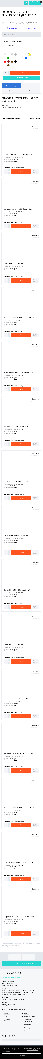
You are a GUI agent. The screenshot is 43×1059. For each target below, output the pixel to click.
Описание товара (11, 86)
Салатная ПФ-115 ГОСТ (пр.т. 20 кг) (17, 699)
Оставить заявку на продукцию (23, 963)
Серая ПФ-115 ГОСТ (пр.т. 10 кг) (16, 481)
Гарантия (7, 1026)
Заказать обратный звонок (11, 978)
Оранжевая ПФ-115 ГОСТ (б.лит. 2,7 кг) (18, 862)
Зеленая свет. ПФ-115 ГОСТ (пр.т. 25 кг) (18, 154)
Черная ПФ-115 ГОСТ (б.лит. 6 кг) (16, 427)
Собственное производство (28, 1020)
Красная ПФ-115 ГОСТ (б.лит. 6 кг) (16, 535)
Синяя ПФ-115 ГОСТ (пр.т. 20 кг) (16, 644)
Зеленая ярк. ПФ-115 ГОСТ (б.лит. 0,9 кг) (19, 808)
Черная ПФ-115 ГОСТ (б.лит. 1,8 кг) (17, 590)
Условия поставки (10, 1023)
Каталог (7, 1016)
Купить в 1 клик (22, 78)
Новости (26, 1013)
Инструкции (28, 1025)
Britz (15, 161)
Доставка (11, 91)
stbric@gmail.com (8, 1005)
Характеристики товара (30, 86)
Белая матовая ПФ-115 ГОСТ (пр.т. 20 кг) (19, 372)
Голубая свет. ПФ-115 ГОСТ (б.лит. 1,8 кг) (19, 917)
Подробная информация (13, 945)
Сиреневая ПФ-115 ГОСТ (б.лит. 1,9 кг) (18, 209)
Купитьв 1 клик (35, 171)
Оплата (31, 91)
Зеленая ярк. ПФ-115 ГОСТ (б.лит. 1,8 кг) (19, 318)
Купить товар (26, 73)
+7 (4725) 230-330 (12, 973)
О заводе (7, 1013)
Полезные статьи (29, 1016)
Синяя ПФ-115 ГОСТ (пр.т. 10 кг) (16, 263)
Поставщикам (28, 1028)
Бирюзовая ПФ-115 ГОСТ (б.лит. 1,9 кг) (18, 753)
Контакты (27, 1031)
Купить (22, 171)
